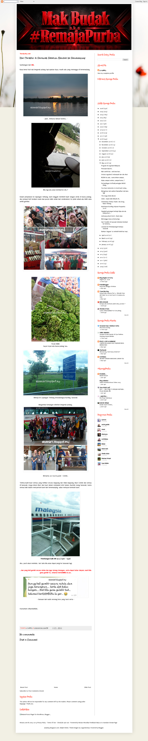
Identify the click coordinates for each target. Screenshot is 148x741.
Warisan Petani (106, 458)
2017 (102, 136)
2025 (102, 112)
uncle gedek (105, 424)
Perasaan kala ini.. (106, 169)
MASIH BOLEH (104, 376)
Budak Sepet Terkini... (106, 405)
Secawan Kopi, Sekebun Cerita (109, 326)
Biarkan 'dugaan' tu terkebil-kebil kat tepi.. (114, 231)
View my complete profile (106, 73)
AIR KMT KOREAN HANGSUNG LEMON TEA (112, 358)
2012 (102, 257)
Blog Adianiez (104, 381)
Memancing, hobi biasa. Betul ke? (110, 352)
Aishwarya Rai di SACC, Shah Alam (111, 216)
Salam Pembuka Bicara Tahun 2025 (110, 382)
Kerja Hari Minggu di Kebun (108, 286)
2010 (102, 263)
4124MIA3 (103, 70)
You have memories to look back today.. (114, 188)
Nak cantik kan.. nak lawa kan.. (111, 171)
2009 (102, 267)
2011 (102, 260)
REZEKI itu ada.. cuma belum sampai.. (112, 177)
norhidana (103, 357)
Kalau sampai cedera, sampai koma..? (113, 180)
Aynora (104, 420)
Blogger (101, 728)
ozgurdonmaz (85, 728)
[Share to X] (57, 628)
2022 (102, 121)
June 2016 (105, 160)
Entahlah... (103, 374)
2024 (102, 115)
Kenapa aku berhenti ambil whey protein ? (112, 304)
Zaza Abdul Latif (105, 387)
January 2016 (106, 244)
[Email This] (53, 628)
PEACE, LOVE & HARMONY (107, 341)
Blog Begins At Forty (106, 278)
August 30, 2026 (105, 279)
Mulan (103, 444)
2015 (102, 248)
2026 (102, 108)
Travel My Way (104, 291)
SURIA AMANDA (104, 333)
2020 (102, 127)
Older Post (87, 687)
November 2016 (107, 145)
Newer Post (24, 687)
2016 (102, 139)
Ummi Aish (105, 449)
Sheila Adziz (105, 454)
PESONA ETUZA (104, 309)
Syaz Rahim (105, 463)
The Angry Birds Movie (108, 196)
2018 (102, 133)
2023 (102, 118)
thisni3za (104, 434)
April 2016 (105, 235)
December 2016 (107, 142)
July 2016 (105, 157)
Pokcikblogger (104, 285)
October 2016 (106, 148)
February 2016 (106, 241)
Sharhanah (103, 350)
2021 (102, 124)
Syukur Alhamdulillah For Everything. (110, 311)
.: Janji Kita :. (103, 396)
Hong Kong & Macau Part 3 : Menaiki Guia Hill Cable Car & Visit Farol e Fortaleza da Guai (112, 295)
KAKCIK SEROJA (104, 403)
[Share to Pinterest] (61, 628)
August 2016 (106, 154)
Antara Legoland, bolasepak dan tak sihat (114, 174)
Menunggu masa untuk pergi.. (110, 219)
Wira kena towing (105, 327)
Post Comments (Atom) (36, 691)
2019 (102, 130)
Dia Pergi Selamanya (106, 398)
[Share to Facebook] (59, 628)
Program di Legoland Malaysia (110, 166)
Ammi (103, 429)
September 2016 (107, 151)
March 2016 (106, 238)
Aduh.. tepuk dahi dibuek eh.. (110, 199)
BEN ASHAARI (104, 302)
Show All (126, 315)
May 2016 (105, 163)
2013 (102, 254)
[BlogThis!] (55, 628)
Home (56, 687)
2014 (102, 251)
